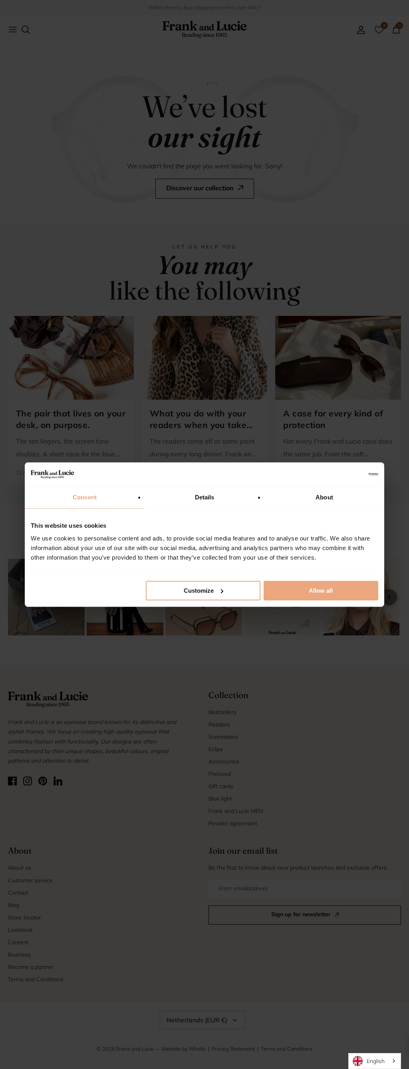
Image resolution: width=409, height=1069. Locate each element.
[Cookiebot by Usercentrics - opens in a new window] (343, 474)
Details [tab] (204, 497)
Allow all (321, 590)
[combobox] (374, 1061)
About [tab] (324, 497)
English (376, 1060)
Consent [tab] (85, 497)
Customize (199, 590)
